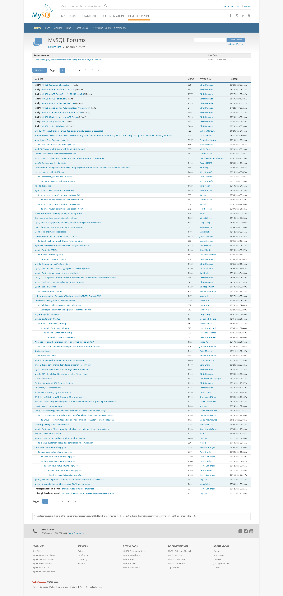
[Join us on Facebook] (229, 16)
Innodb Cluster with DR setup (47, 319)
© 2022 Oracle (53, 582)
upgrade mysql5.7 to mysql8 (47, 314)
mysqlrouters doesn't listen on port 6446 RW (54, 190)
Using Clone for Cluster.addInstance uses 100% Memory (59, 227)
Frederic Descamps (208, 254)
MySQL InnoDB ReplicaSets (54, 99)
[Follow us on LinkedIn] (242, 16)
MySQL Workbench (131, 567)
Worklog (58, 27)
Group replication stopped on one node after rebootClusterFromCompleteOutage (70, 410)
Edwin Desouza (206, 85)
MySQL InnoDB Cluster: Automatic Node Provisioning (65, 108)
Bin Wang (204, 167)
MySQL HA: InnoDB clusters (54, 126)
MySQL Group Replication (53, 121)
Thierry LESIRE (206, 163)
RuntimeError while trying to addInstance (53, 392)
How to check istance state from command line (55, 153)
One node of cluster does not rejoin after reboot (56, 218)
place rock (204, 296)
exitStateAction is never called (48, 433)
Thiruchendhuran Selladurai (212, 158)
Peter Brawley (206, 452)
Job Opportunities (221, 563)
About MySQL (221, 546)
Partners (217, 559)
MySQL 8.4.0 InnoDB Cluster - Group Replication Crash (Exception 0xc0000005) (69, 131)
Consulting (82, 559)
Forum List (54, 47)
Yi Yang (203, 443)
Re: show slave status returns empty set (55, 452)
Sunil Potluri (205, 273)
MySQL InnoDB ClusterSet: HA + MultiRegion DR (63, 94)
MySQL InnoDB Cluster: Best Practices (58, 103)
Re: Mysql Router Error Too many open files (56, 144)
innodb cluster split (43, 186)
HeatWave (37, 551)
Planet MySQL (82, 27)
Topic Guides (173, 567)
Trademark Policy (77, 587)
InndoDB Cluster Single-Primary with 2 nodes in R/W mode (60, 149)
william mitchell (206, 144)
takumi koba (205, 245)
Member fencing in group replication (50, 232)
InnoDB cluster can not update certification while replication (61, 438)
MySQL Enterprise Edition (43, 555)
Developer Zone (139, 16)
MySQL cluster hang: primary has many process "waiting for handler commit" (68, 222)
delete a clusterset (43, 351)
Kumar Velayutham (208, 401)
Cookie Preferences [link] (94, 587)
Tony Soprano (206, 153)
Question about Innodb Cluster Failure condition (56, 236)
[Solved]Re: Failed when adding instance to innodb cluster (66, 310)
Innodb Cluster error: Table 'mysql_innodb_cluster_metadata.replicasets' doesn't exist (72, 429)
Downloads (89, 16)
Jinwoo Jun (204, 300)
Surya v (203, 195)
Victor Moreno (206, 351)
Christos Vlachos (207, 360)
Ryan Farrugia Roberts (209, 429)
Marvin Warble (206, 227)
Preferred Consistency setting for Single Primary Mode (58, 213)
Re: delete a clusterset (47, 355)
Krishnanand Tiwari (208, 397)
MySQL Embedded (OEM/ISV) (45, 571)
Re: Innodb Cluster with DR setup (52, 323)
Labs (68, 27)
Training (81, 551)
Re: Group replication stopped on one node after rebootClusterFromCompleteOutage (75, 415)
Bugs (47, 27)
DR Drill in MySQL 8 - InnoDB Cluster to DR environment (59, 397)
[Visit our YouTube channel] (248, 16)
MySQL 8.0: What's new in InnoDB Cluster (60, 117)
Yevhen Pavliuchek (208, 140)
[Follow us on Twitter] (245, 532)
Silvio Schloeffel (206, 172)
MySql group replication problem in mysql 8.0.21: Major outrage (62, 484)
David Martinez (206, 250)
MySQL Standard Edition (43, 559)
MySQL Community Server (134, 551)
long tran (204, 438)
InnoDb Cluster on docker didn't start (51, 163)
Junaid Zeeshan (206, 236)
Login (239, 6)
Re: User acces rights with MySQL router (55, 176)
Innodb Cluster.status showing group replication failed (58, 273)
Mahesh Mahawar (207, 131)
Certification (83, 555)
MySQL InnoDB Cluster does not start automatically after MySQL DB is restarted (70, 158)
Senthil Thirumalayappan (211, 378)
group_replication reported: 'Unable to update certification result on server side (69, 479)
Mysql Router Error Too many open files (52, 140)
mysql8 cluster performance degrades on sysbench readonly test (63, 365)
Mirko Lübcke (206, 218)
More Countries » (76, 533)
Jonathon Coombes (208, 346)
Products (38, 546)
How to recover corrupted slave (48, 406)
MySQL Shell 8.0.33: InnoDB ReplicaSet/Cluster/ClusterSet (60, 282)
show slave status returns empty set (50, 447)
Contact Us (218, 551)
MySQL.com (68, 16)
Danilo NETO (205, 135)
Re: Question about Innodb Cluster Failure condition (60, 241)
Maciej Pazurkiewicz (208, 410)
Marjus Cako (205, 232)
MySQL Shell (128, 559)
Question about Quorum (45, 287)
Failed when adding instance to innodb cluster (55, 300)
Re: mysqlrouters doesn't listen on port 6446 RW (59, 195)
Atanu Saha (205, 484)
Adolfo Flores (205, 149)
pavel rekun (205, 186)
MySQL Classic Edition (42, 563)
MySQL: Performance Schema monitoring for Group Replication (62, 369)
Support (81, 563)
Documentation (113, 16)
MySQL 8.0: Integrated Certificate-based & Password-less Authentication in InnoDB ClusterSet (75, 277)
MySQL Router (129, 563)
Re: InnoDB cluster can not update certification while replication (65, 443)
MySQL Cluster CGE (40, 567)
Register (247, 6)
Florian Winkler (206, 424)
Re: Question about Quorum (50, 291)
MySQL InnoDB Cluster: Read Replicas (58, 89)
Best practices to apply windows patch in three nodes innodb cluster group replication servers (76, 401)
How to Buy (218, 555)
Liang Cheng (205, 222)
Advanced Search (235, 44)
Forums (36, 27)
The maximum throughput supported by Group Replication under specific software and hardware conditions (82, 167)
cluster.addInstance (43, 378)
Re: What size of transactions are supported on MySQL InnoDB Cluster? (69, 346)
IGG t (202, 433)
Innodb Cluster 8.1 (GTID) (46, 250)
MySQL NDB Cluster (131, 555)
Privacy (35, 587)
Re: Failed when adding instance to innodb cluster (59, 305)
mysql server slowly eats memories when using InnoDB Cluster (62, 245)
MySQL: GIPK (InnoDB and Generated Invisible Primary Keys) (61, 374)
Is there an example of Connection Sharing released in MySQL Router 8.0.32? (68, 296)
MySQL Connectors (176, 563)
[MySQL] (43, 12)
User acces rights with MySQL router (50, 172)
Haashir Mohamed (208, 328)
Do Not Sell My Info (47, 587)
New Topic (39, 70)
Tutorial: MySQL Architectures (48, 387)
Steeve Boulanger (207, 447)
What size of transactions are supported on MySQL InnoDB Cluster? (64, 342)
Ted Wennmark (206, 323)
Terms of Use (62, 587)
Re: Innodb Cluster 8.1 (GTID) (50, 254)
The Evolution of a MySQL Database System (54, 383)
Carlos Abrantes (206, 268)
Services (83, 546)
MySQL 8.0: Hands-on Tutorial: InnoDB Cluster (62, 112)
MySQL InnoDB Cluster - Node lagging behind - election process (62, 268)
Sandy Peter (205, 342)
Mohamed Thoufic (208, 319)
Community (120, 27)
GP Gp (202, 213)
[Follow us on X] (235, 16)
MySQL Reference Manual (179, 551)
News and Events (102, 27)
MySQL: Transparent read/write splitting (52, 264)
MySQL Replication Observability (56, 85)
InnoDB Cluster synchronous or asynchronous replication (60, 360)
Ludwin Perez (205, 392)
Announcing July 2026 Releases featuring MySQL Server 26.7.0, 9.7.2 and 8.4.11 (69, 59)
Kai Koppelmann (207, 287)
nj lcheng (203, 406)
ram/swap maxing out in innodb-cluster (52, 424)
